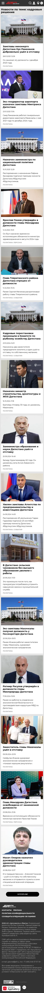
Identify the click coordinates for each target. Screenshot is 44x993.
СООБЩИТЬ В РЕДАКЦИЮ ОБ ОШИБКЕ (19, 916)
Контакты (7, 910)
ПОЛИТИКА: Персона (12, 242)
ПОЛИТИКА (8, 66)
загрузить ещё (22, 894)
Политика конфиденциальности (18, 913)
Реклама (17, 910)
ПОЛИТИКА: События (12, 298)
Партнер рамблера (21, 982)
